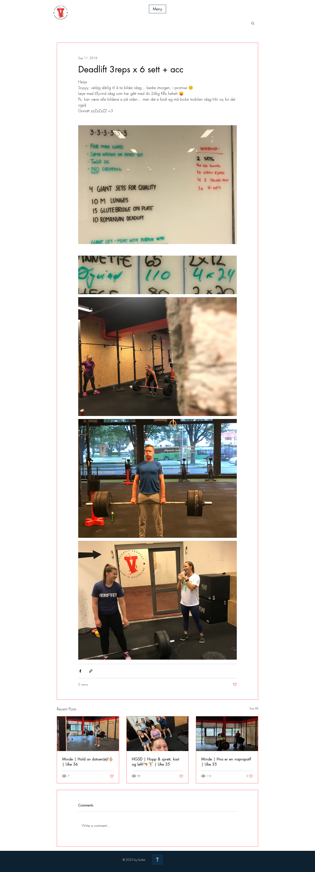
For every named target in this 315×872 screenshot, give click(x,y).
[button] (157, 9)
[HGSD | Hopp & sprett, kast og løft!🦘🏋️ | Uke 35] (158, 733)
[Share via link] (91, 671)
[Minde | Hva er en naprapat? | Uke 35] (227, 733)
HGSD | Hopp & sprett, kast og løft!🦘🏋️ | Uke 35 (155, 761)
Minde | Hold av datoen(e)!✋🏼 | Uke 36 (87, 761)
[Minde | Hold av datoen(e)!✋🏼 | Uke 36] (88, 733)
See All (253, 708)
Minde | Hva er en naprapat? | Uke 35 (226, 761)
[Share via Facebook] (80, 671)
